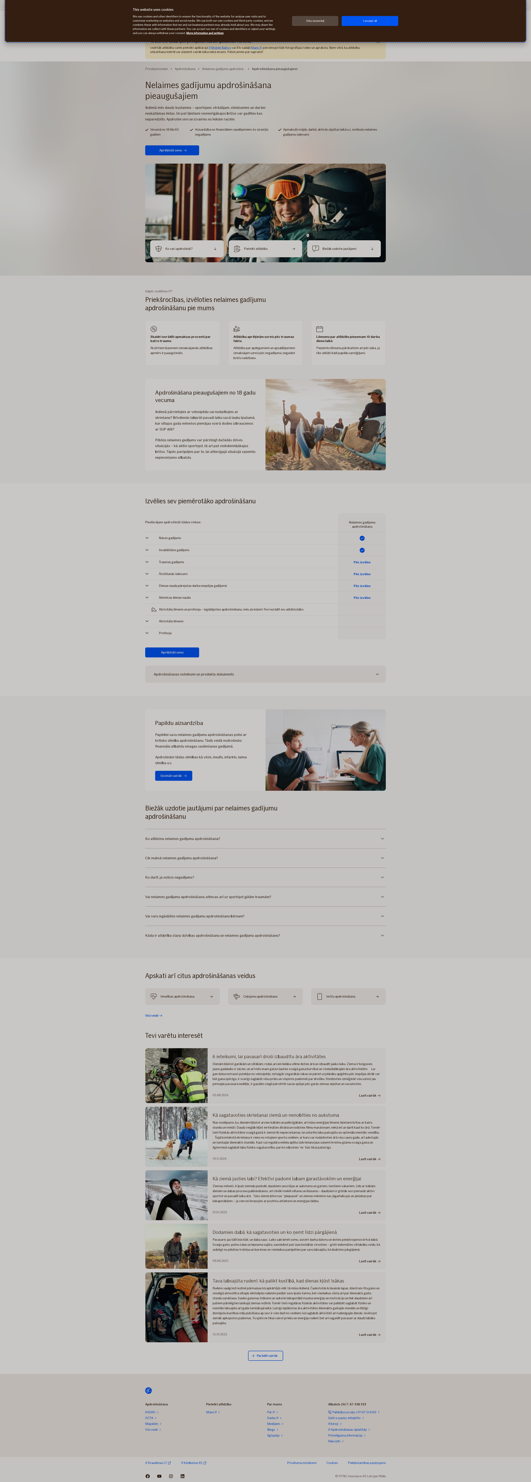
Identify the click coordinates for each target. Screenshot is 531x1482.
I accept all (370, 21)
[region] (265, 21)
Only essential (315, 21)
